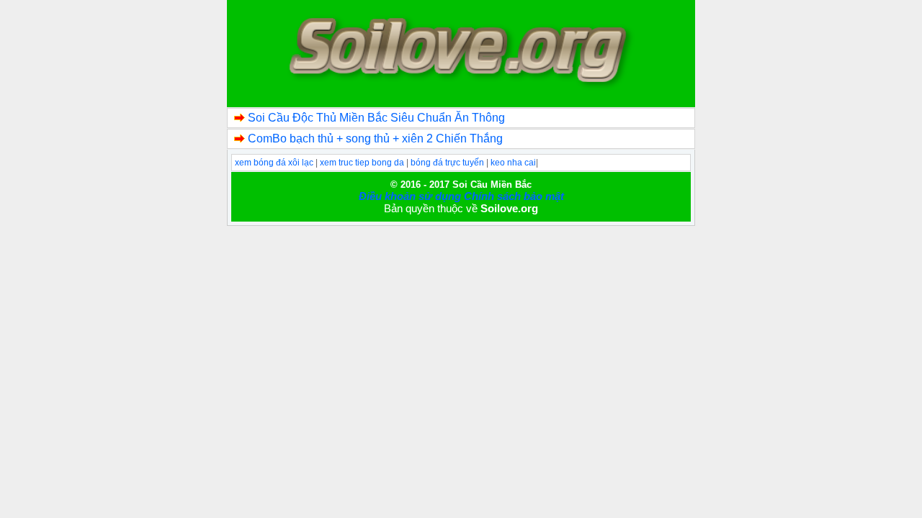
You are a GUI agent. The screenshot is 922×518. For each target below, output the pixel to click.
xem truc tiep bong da (363, 163)
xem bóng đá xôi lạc (275, 163)
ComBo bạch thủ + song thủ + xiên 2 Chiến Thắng (375, 138)
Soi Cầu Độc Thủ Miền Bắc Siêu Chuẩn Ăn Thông (376, 118)
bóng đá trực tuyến (448, 163)
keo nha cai (513, 163)
